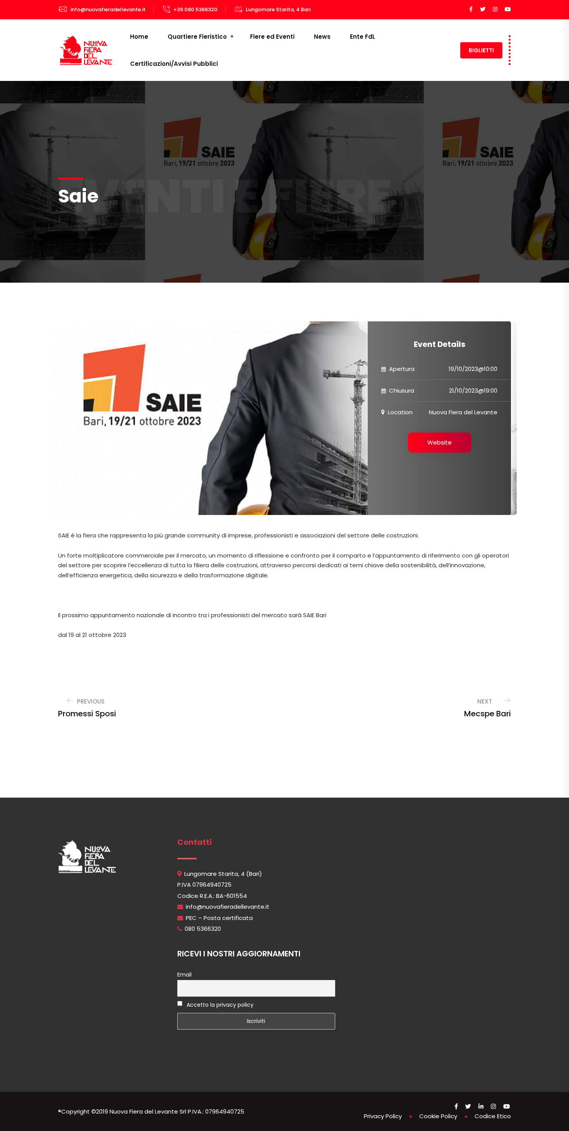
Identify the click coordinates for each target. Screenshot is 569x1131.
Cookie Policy (438, 1116)
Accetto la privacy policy (219, 1005)
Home (139, 37)
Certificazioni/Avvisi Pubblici (174, 64)
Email (184, 974)
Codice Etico (493, 1116)
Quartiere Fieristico (197, 37)
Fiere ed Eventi (272, 37)
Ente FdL (362, 37)
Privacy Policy (383, 1116)
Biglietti (481, 50)
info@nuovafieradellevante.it (108, 9)
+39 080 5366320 (195, 9)
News (322, 37)
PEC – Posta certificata (219, 918)
